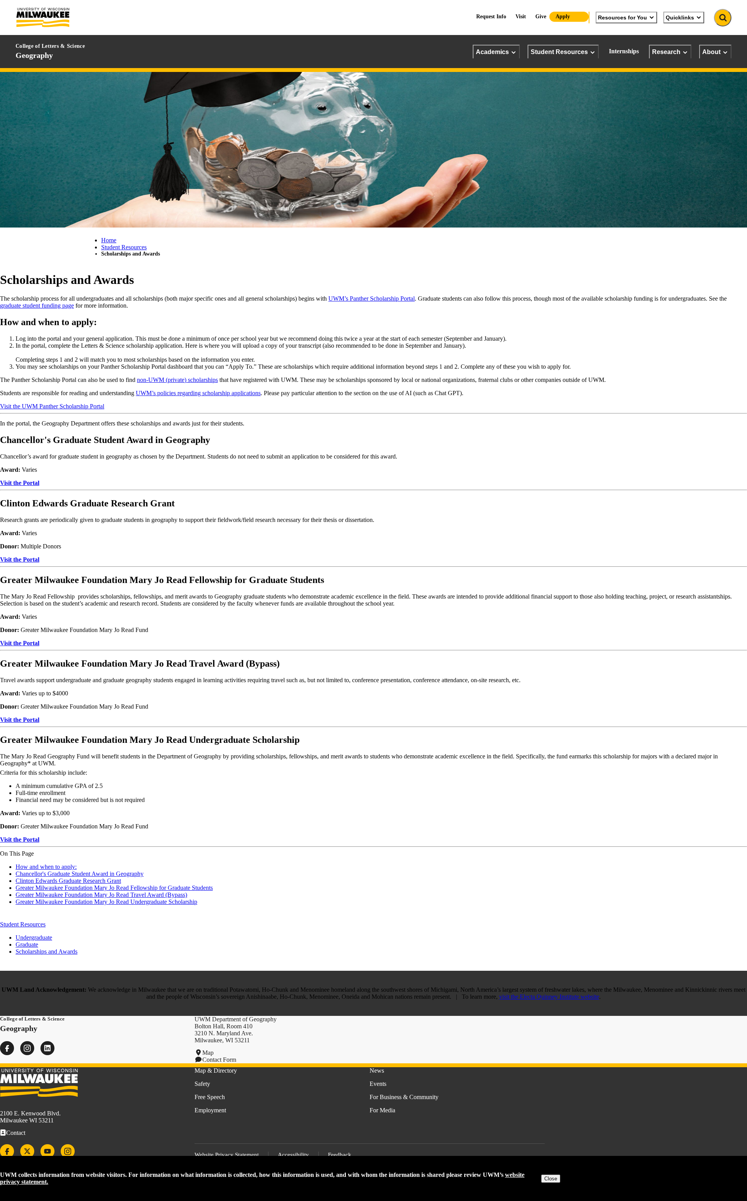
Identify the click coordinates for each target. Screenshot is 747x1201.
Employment (210, 1110)
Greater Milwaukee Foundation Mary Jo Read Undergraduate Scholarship (106, 901)
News (377, 1070)
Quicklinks (680, 17)
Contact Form (219, 1059)
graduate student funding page (37, 305)
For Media (382, 1110)
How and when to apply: (46, 866)
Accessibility (293, 1155)
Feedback (339, 1155)
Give (540, 16)
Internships (624, 51)
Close (550, 1179)
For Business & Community (404, 1097)
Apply (563, 16)
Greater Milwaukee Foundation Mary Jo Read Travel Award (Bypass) (101, 894)
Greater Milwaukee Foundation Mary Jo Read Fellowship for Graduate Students (114, 887)
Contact (15, 1132)
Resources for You (622, 17)
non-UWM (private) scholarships (177, 379)
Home (108, 240)
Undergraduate (34, 937)
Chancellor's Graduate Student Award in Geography (80, 873)
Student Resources (559, 51)
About (711, 51)
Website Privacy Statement (227, 1155)
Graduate (27, 944)
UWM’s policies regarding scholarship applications (198, 393)
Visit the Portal (19, 483)
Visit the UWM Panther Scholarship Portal (52, 406)
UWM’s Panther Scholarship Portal (371, 298)
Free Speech (210, 1097)
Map (208, 1052)
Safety (202, 1083)
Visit (521, 16)
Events (378, 1083)
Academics (492, 51)
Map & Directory (216, 1070)
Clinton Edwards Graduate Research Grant (68, 880)
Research (666, 51)
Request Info (491, 16)
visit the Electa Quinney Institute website (549, 996)
